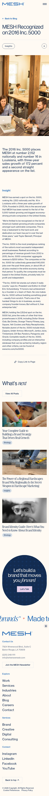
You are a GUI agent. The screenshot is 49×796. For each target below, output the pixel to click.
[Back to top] (12, 780)
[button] (45, 4)
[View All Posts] (12, 393)
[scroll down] (44, 45)
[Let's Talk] (24, 589)
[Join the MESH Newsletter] (17, 665)
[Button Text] (24, 361)
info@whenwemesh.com (13, 657)
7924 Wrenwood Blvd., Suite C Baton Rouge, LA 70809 (16, 648)
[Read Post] (24, 423)
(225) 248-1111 (8, 655)
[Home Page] (13, 4)
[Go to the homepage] (17, 633)
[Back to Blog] (9, 19)
